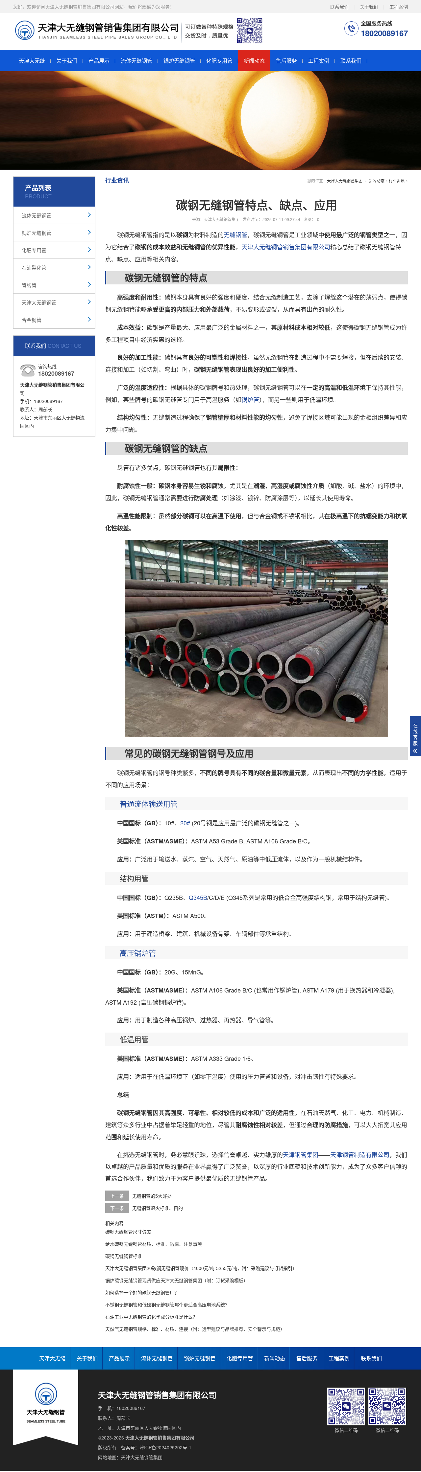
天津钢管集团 (300, 1154)
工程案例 (398, 6)
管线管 (29, 284)
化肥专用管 (219, 60)
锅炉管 (250, 399)
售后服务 (286, 60)
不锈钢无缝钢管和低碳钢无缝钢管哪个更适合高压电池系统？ (167, 1304)
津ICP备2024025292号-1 (165, 1447)
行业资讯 (397, 180)
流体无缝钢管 (136, 60)
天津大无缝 (32, 60)
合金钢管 (31, 319)
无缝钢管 (235, 234)
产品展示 (99, 60)
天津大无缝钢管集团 (344, 180)
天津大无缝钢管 (39, 302)
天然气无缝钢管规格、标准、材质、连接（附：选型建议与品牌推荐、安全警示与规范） (195, 1329)
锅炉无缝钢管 (179, 60)
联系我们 (339, 6)
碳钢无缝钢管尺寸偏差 (128, 1231)
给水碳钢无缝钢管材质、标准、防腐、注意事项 (153, 1243)
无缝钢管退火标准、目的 (157, 1208)
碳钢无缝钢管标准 (123, 1256)
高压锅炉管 (138, 953)
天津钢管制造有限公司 (359, 1154)
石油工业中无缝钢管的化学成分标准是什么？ (151, 1316)
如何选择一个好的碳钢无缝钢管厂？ (142, 1292)
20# (185, 822)
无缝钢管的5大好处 (152, 1196)
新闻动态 (254, 60)
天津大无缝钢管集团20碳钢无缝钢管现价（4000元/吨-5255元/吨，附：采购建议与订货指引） (201, 1268)
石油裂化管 (34, 267)
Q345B (198, 897)
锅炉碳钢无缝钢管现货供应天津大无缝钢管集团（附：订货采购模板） (176, 1280)
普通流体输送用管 (149, 803)
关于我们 (369, 6)
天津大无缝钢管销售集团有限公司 (285, 246)
